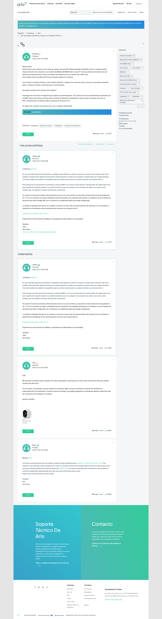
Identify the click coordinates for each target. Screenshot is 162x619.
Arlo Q (69, 598)
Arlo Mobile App (125, 64)
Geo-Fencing (135, 88)
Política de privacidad (30, 615)
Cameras (50, 4)
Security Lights (69, 4)
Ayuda (142, 12)
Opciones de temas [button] (143, 44)
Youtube (43, 587)
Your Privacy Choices (43, 615)
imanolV (33, 169)
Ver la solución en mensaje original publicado (39, 232)
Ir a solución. (36, 112)
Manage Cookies (59, 615)
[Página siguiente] (142, 106)
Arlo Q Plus (70, 601)
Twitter (39, 587)
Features (123, 88)
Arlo (39, 33)
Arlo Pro (69, 592)
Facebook (35, 587)
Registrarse (121, 12)
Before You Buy (125, 76)
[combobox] (103, 12)
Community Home (90, 598)
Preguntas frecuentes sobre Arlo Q (35, 214)
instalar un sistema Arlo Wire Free (89, 463)
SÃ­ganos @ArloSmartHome (113, 599)
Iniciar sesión (132, 12)
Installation (136, 96)
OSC (30, 458)
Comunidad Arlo (23, 12)
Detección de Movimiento (128, 80)
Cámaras (30, 33)
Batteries (123, 72)
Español (21, 33)
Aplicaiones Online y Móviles (129, 59)
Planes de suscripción (37, 4)
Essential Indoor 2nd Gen (128, 84)
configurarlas (64, 468)
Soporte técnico (118, 4)
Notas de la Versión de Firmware (127, 101)
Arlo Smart (136, 68)
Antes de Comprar (46, 125)
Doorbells (59, 4)
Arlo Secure (124, 68)
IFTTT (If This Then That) (128, 92)
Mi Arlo (129, 4)
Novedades (88, 592)
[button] (113, 50)
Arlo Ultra (70, 589)
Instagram (47, 587)
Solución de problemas (72, 125)
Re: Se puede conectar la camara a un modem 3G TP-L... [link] (42, 36)
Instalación (58, 125)
